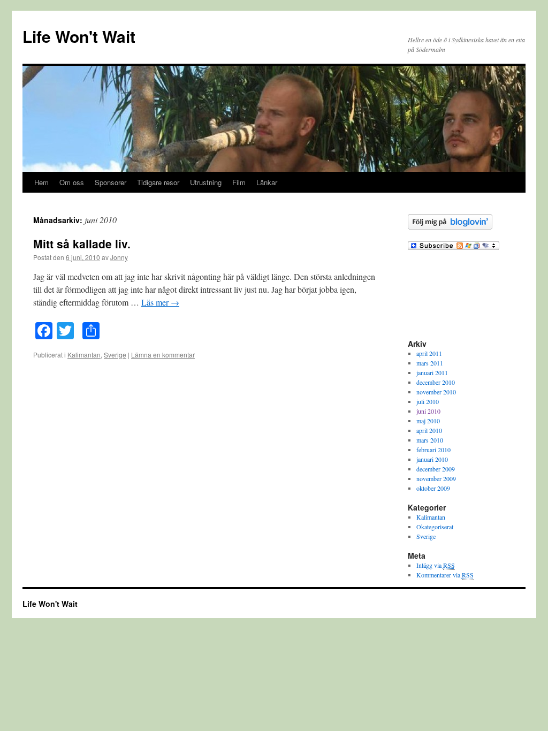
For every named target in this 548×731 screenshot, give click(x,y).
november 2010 (436, 391)
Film (239, 182)
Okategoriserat (434, 526)
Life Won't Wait (78, 36)
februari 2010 (433, 449)
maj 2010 (428, 420)
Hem (41, 182)
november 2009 (436, 478)
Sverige (115, 354)
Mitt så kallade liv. (82, 243)
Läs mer (160, 302)
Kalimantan (84, 354)
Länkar (266, 182)
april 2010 (429, 430)
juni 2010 (428, 411)
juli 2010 (427, 401)
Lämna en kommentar (163, 354)
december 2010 (435, 382)
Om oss (71, 182)
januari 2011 (432, 372)
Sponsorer (110, 182)
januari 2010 (432, 459)
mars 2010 (429, 440)
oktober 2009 (433, 488)
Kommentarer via (445, 574)
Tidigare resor (158, 182)
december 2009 (435, 469)
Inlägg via (435, 565)
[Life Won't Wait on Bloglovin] (450, 227)
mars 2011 (429, 363)
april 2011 (429, 353)
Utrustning (206, 182)
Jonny (119, 257)
